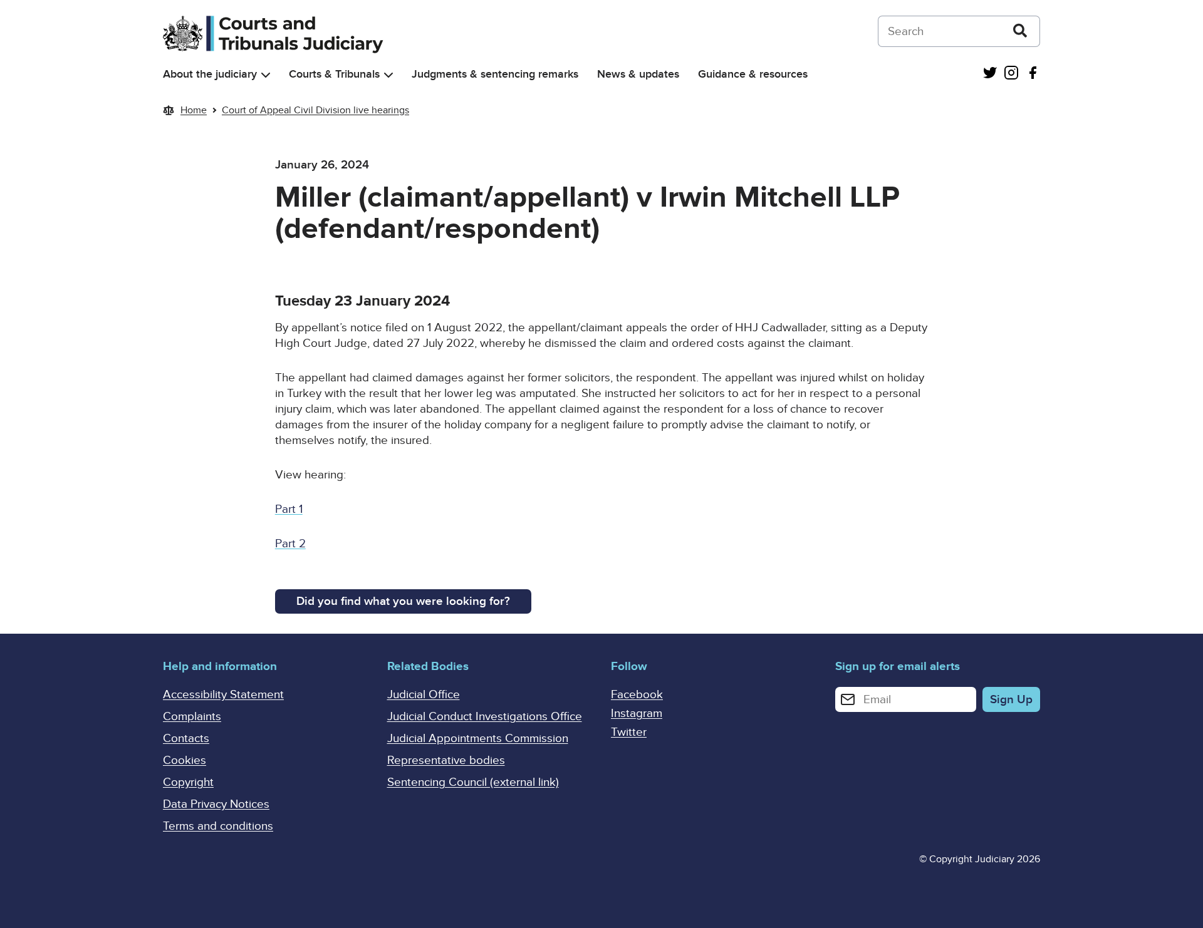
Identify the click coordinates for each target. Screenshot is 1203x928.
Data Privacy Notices (216, 804)
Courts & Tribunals (334, 74)
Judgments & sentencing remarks (495, 74)
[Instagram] (1011, 74)
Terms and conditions (218, 826)
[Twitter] (989, 74)
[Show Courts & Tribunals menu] (388, 75)
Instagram (636, 713)
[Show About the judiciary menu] (265, 75)
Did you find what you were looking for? (403, 601)
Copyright (188, 782)
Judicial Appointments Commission (477, 738)
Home (193, 110)
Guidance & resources (753, 74)
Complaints (192, 716)
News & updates (638, 74)
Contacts (186, 738)
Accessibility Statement (223, 695)
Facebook (637, 695)
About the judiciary (210, 74)
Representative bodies (446, 760)
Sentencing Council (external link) (473, 782)
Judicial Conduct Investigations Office (484, 716)
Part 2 (290, 544)
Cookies (184, 760)
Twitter (629, 732)
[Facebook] (1032, 74)
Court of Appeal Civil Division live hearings (315, 110)
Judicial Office (423, 695)
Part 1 (289, 509)
